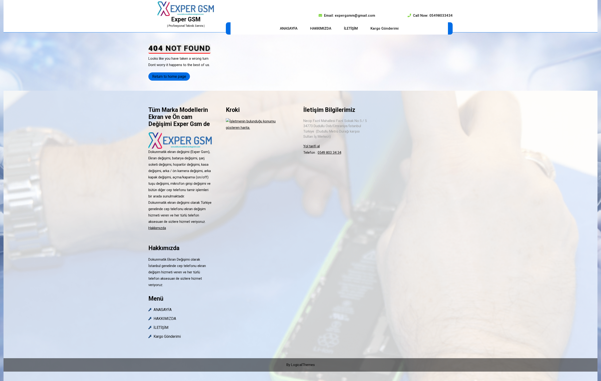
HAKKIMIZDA (320, 28)
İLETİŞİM (351, 28)
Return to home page (171, 77)
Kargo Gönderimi (384, 28)
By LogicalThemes (300, 365)
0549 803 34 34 (329, 152)
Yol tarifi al (311, 146)
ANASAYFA (288, 28)
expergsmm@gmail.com (355, 15)
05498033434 (441, 15)
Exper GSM (185, 19)
